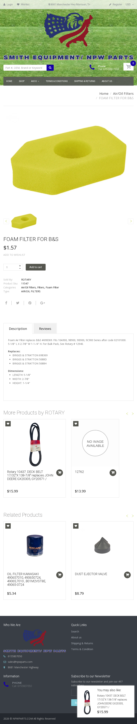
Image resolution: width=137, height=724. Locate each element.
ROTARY (26, 279)
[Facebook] (5, 303)
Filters (40, 287)
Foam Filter (52, 287)
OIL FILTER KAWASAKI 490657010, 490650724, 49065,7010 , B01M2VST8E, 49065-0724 (26, 579)
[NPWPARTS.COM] (68, 35)
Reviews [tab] (45, 328)
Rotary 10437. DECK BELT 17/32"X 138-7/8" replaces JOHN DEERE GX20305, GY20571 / (30, 475)
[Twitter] (17, 303)
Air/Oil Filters (123, 93)
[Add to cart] (59, 472)
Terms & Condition (82, 649)
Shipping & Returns (82, 643)
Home (103, 93)
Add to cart (35, 267)
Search (75, 631)
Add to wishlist (14, 254)
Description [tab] (18, 328)
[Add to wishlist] (8, 423)
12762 (79, 472)
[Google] (42, 303)
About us (76, 637)
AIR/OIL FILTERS (30, 291)
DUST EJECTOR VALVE (91, 574)
